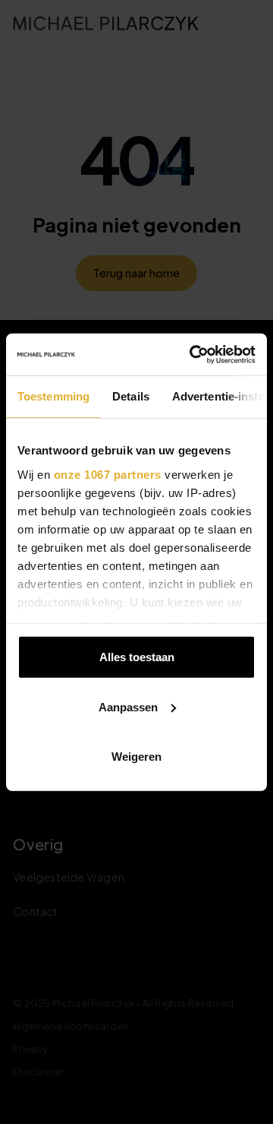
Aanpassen (128, 706)
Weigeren (136, 756)
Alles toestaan (136, 657)
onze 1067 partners (108, 473)
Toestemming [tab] (53, 396)
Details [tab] (130, 396)
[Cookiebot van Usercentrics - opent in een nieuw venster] (193, 354)
